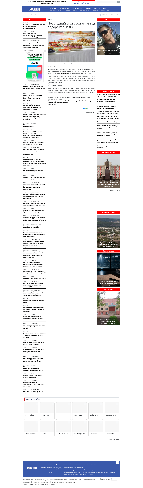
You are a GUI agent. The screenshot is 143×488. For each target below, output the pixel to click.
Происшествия (64, 8)
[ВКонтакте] (84, 108)
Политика (53, 8)
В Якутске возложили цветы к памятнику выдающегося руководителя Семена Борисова (33, 368)
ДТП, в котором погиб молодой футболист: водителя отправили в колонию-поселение (34, 88)
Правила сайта (68, 464)
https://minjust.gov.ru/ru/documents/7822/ (64, 482)
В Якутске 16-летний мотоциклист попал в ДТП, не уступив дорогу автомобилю (34, 196)
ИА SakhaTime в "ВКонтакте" (109, 15)
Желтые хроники (77, 8)
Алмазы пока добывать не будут (107, 122)
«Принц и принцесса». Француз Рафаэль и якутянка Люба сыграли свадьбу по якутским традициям (108, 140)
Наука (75, 10)
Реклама (78, 464)
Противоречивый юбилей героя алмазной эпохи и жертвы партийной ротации (33, 351)
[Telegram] (87, 108)
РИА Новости (64, 73)
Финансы (67, 10)
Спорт (104, 8)
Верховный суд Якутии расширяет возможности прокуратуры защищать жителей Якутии (34, 293)
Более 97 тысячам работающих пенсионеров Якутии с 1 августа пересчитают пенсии (107, 133)
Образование (84, 10)
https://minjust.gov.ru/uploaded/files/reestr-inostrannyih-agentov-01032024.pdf (43, 481)
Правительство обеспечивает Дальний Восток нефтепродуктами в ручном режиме (34, 234)
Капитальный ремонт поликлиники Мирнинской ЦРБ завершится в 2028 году (33, 35)
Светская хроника (55, 10)
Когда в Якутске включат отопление (34, 278)
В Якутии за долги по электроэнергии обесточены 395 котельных (33, 384)
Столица (88, 8)
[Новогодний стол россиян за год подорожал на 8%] (71, 46)
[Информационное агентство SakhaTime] (35, 9)
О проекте (57, 464)
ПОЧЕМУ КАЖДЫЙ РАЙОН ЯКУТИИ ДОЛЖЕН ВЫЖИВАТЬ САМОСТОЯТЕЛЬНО (34, 26)
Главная (49, 464)
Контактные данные (89, 464)
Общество (95, 10)
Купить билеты (106, 10)
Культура (97, 8)
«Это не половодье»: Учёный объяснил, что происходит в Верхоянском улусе (106, 101)
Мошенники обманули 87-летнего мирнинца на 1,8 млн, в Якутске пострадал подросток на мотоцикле (34, 219)
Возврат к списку (52, 140)
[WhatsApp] (86, 108)
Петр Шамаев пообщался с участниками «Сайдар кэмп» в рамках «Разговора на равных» (33, 264)
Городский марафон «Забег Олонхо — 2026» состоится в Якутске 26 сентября (34, 335)
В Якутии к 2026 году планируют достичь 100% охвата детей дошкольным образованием (33, 359)
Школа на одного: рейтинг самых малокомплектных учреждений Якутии (107, 127)
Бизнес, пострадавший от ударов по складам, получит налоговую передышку (33, 309)
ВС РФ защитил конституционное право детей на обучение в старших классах (34, 326)
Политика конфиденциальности (49, 472)
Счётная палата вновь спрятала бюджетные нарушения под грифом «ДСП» (33, 285)
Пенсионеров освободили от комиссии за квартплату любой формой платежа (33, 318)
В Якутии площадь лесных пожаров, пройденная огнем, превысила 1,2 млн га (32, 107)
